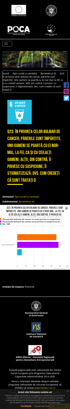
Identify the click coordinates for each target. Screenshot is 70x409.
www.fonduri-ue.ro (45, 387)
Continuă (26, 406)
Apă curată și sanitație (25, 73)
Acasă (6, 73)
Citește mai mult (41, 406)
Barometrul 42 (48, 73)
